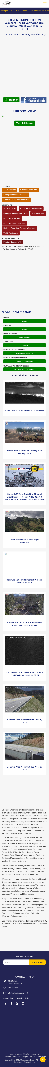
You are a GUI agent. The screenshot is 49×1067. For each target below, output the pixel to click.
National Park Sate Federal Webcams (19, 228)
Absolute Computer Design (15, 1056)
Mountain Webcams (11, 218)
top (43, 1059)
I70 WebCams (38, 213)
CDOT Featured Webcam (31, 208)
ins (23, 1003)
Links (27, 998)
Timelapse (24, 345)
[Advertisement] (24, 69)
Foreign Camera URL (12, 242)
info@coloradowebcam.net (18, 993)
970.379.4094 (13, 988)
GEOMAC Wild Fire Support (24, 369)
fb (5, 1003)
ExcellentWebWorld (38, 1056)
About (5, 998)
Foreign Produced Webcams (15, 195)
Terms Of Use (29, 1062)
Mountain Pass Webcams (14, 223)
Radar (24, 321)
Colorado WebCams (28, 190)
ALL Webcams (9, 190)
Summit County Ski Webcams (16, 200)
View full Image (24, 123)
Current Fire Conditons (24, 353)
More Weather (24, 337)
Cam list (20, 998)
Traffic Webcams (10, 233)
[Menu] (45, 4)
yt (17, 1003)
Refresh (13, 99)
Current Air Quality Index (24, 361)
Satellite (24, 329)
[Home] (6, 3)
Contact (12, 998)
